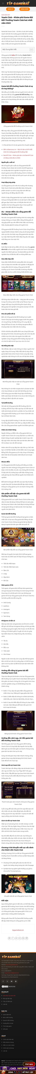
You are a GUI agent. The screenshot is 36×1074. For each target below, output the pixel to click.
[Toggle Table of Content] (30, 49)
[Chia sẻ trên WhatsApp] (9, 938)
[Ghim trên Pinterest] (23, 938)
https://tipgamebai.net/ (12, 965)
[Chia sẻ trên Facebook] (12, 938)
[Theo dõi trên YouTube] (11, 981)
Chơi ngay (29, 1064)
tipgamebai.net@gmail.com (12, 973)
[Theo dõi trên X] (7, 981)
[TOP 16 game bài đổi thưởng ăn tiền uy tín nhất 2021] (18, 3)
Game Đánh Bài (5, 15)
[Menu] (3, 3)
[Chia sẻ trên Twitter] (16, 938)
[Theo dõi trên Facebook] (3, 981)
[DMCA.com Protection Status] (8, 986)
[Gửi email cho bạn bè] (19, 938)
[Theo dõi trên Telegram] (16, 981)
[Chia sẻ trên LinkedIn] (26, 938)
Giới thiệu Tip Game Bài (9, 996)
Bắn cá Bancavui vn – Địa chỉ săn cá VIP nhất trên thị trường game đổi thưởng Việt (17, 150)
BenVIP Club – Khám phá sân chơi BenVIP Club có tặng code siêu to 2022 (18, 156)
